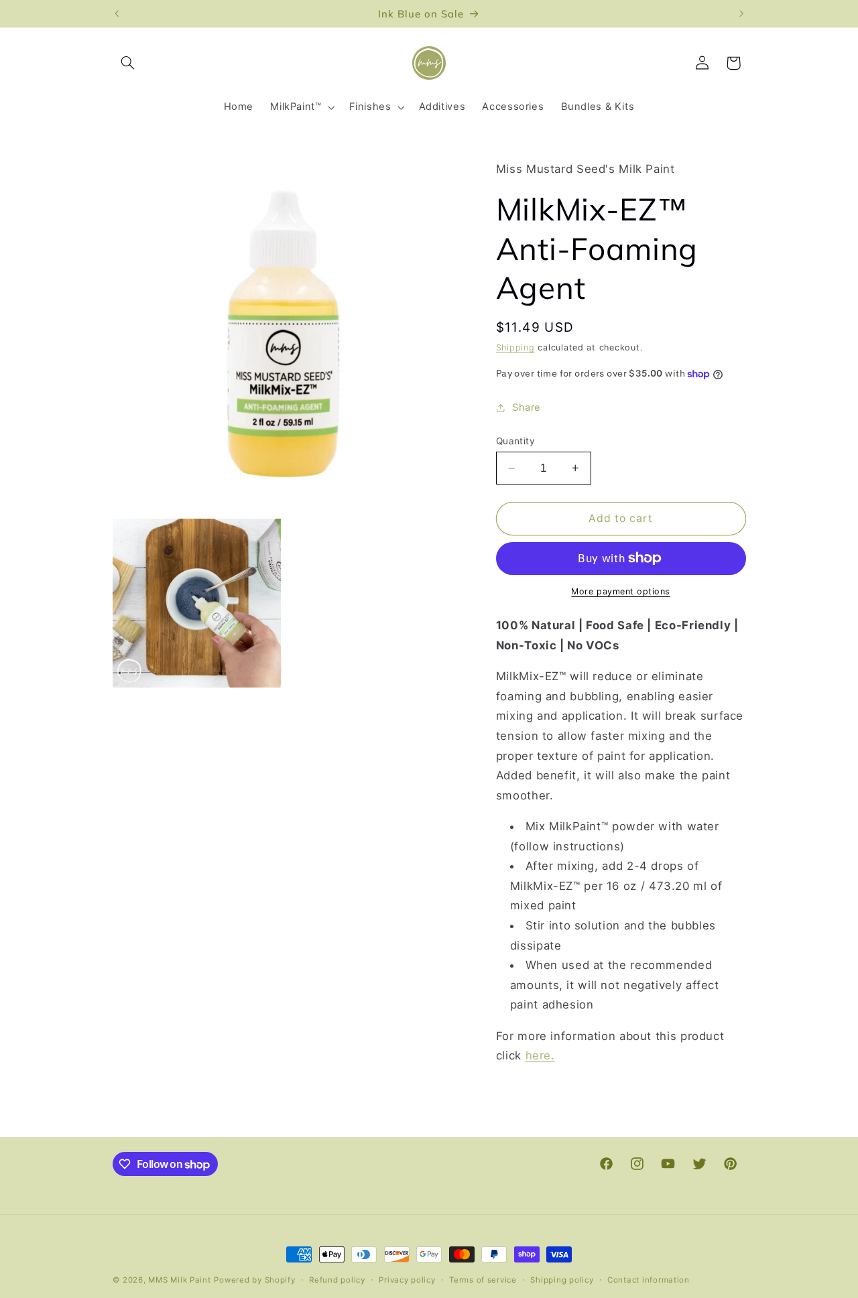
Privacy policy (407, 1280)
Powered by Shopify (254, 1280)
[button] (128, 63)
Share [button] (526, 407)
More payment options (620, 591)
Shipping (515, 347)
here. (540, 1055)
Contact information (648, 1280)
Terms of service (483, 1280)
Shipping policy (561, 1280)
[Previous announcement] (116, 13)
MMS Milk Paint (179, 1280)
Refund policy (337, 1280)
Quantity (515, 441)
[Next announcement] (741, 13)
